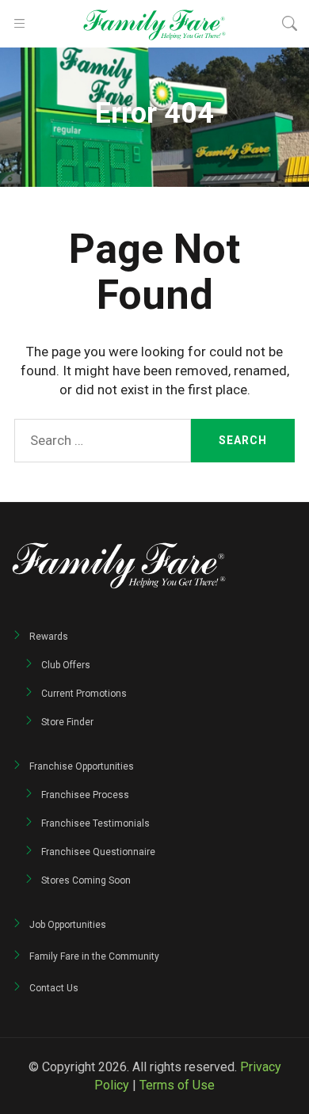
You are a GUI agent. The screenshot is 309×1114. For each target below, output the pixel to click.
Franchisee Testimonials (95, 823)
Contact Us (53, 988)
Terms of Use (177, 1085)
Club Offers (65, 665)
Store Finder (67, 722)
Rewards (48, 636)
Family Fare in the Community (94, 956)
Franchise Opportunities (81, 766)
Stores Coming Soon (86, 880)
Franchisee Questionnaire (98, 851)
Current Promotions (84, 693)
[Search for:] (102, 440)
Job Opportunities (67, 924)
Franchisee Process (85, 794)
